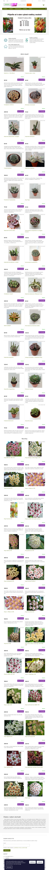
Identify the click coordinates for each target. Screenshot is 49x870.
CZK (38, 0)
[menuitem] (5, 9)
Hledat (28, 4)
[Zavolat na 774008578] (4, 0)
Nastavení (9, 867)
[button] (5, 22)
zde (19, 864)
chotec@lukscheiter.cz (9, 856)
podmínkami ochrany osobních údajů (20, 847)
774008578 (6, 858)
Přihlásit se (6, 850)
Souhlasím (39, 862)
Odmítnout (32, 862)
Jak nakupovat (23, 1)
